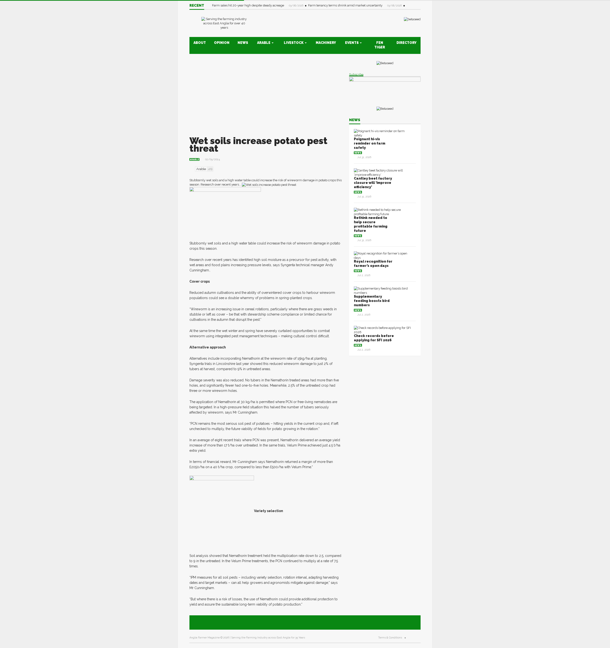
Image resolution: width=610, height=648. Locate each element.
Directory (406, 43)
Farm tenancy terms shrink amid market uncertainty (345, 5)
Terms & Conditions (390, 637)
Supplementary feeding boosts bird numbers (372, 301)
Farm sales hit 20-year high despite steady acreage (248, 5)
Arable (264, 43)
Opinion (221, 43)
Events (352, 43)
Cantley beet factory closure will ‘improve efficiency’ (373, 182)
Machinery (326, 43)
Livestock (294, 43)
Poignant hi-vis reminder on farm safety (369, 143)
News (243, 43)
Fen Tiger (379, 45)
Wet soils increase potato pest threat (258, 144)
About (199, 43)
